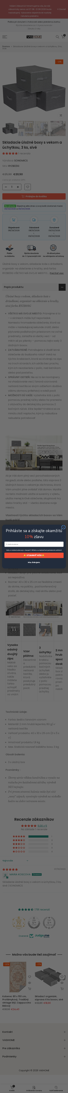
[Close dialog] (63, 527)
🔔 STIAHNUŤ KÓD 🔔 (34, 555)
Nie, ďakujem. (34, 562)
